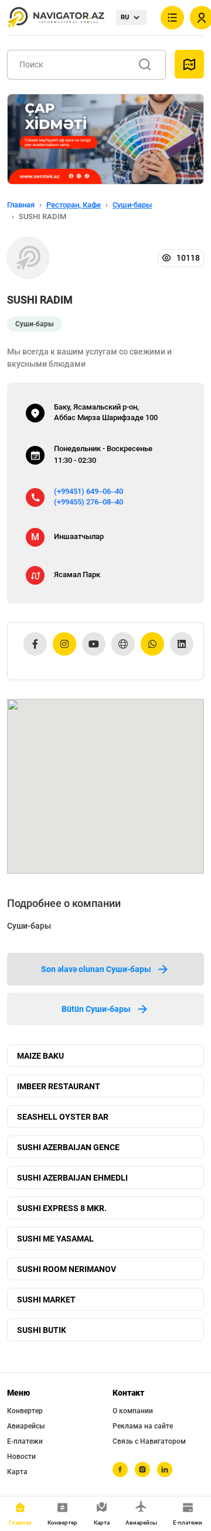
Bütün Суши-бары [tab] (96, 1009)
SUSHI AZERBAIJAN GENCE (68, 1147)
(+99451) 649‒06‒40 (88, 491)
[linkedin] (164, 1469)
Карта (17, 1472)
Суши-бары (132, 204)
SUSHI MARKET (46, 1299)
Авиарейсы (26, 1426)
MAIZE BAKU (40, 1056)
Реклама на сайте (143, 1426)
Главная (21, 204)
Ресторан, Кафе (73, 204)
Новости (21, 1456)
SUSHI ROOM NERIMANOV (66, 1269)
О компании (133, 1411)
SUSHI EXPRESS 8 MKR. (62, 1208)
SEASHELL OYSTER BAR (62, 1116)
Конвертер (25, 1411)
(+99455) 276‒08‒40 (88, 501)
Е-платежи (25, 1441)
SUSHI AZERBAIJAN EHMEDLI (72, 1177)
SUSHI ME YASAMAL (55, 1238)
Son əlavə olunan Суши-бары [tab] (96, 969)
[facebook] (120, 1469)
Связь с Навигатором (149, 1441)
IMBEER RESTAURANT (58, 1086)
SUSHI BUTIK (41, 1330)
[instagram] (142, 1469)
